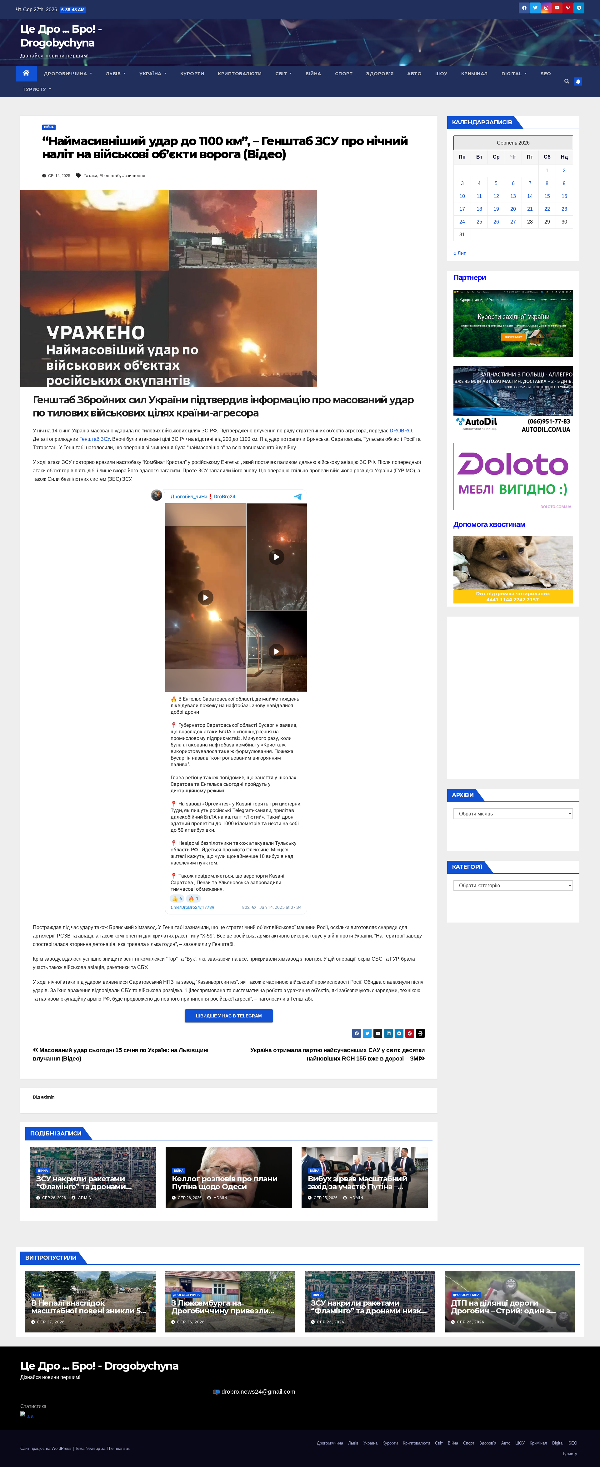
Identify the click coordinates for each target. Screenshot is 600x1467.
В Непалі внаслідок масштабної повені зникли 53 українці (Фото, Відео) (88, 1310)
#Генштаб (110, 175)
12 (496, 196)
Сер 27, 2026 (51, 1322)
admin (48, 1097)
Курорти (192, 73)
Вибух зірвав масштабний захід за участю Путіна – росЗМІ (357, 1186)
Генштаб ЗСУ (94, 439)
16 (564, 196)
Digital (512, 73)
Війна (313, 73)
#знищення (133, 175)
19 (496, 209)
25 (479, 221)
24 (462, 221)
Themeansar (118, 1448)
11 (479, 196)
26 (496, 221)
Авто (414, 73)
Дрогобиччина (66, 73)
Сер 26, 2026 (191, 1322)
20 (513, 209)
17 (462, 209)
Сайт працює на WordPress (46, 1448)
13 (513, 196)
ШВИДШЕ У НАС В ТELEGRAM (229, 1015)
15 (547, 196)
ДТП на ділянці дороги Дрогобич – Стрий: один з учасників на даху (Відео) (500, 1310)
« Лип (460, 253)
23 (564, 209)
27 (513, 221)
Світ (281, 73)
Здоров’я (379, 73)
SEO (546, 73)
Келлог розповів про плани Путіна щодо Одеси (224, 1182)
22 (547, 209)
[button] (566, 81)
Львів (114, 73)
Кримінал (474, 73)
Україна (151, 73)
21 (530, 209)
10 (462, 196)
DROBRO (401, 430)
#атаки (90, 175)
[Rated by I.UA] (26, 1415)
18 (479, 209)
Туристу (35, 89)
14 (530, 196)
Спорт (344, 73)
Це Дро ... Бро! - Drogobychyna (99, 1365)
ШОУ (441, 73)
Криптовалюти (240, 73)
